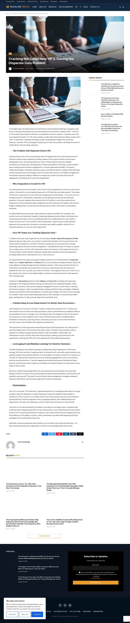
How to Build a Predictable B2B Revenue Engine (112, 115)
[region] (25, 608)
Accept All (37, 614)
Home (7, 13)
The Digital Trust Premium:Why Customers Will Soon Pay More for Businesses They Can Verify (38, 568)
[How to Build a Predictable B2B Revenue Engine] (94, 116)
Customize (12, 614)
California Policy (33, 1)
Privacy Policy (10, 1)
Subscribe (54, 1)
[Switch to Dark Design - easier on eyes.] (120, 7)
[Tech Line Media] (18, 7)
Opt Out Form (44, 1)
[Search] (123, 7)
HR (10, 53)
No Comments (41, 68)
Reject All (24, 614)
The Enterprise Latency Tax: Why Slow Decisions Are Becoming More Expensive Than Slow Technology (23, 486)
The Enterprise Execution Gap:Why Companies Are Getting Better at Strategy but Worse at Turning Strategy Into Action (112, 102)
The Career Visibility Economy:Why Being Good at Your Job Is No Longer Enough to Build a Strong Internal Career (64, 522)
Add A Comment (44, 536)
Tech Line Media (19, 68)
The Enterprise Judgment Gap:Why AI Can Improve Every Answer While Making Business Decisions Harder (112, 87)
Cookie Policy (21, 1)
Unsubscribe (63, 1)
